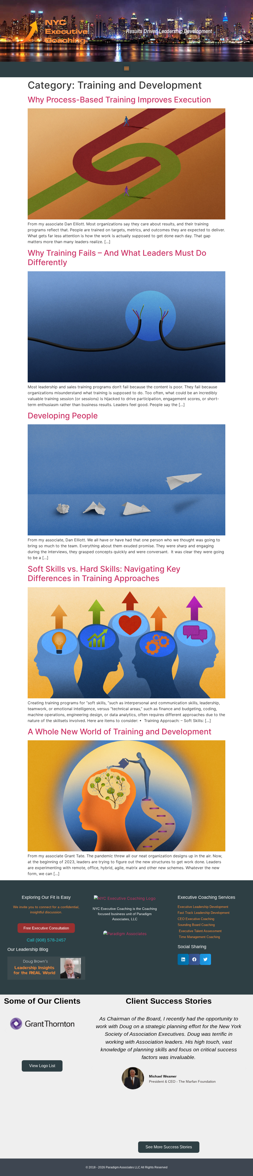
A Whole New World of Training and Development (119, 731)
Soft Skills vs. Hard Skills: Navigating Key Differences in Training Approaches (104, 573)
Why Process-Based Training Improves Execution (119, 99)
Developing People (63, 415)
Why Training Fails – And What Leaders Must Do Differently (117, 257)
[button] (243, 31)
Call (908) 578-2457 (46, 940)
